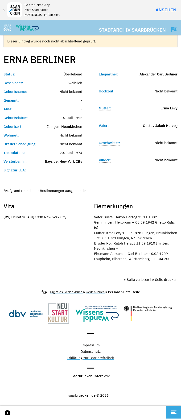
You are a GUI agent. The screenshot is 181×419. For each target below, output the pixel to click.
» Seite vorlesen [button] (136, 279)
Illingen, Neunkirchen (64, 126)
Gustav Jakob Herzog (160, 125)
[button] (171, 29)
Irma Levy (169, 108)
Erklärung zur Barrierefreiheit (90, 358)
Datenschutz (91, 352)
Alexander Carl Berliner (158, 74)
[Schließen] (3, 9)
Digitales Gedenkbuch (66, 292)
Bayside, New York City (63, 161)
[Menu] (173, 412)
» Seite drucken (164, 279)
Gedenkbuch (95, 292)
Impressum (90, 345)
